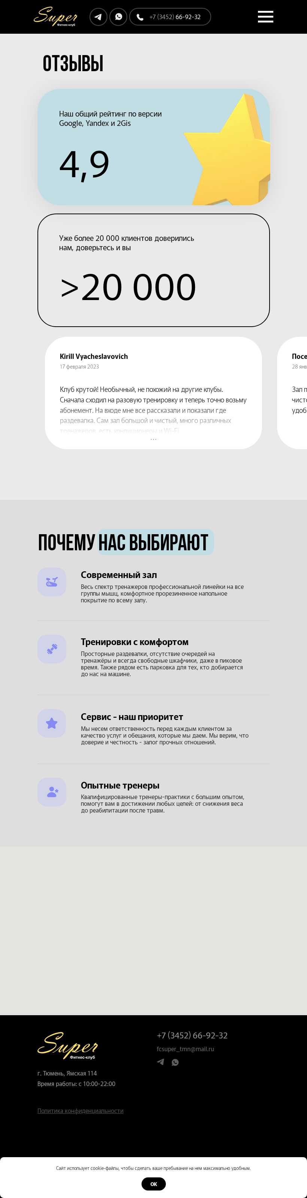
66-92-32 (175, 16)
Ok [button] (154, 1184)
